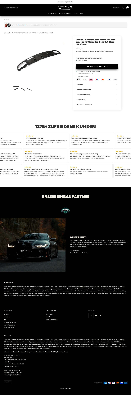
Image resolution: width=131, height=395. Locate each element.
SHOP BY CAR (52, 13)
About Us (6, 314)
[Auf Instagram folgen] (90, 315)
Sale (81, 13)
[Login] (123, 7)
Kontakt (48, 317)
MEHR (76, 13)
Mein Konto (49, 314)
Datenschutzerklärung (10, 322)
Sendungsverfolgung (52, 319)
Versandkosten (90, 51)
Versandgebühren (9, 327)
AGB (5, 319)
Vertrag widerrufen (65, 388)
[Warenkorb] (126, 7)
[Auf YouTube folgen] (95, 315)
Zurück (7, 19)
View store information (83, 76)
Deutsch (115, 7)
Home (5, 32)
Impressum (7, 317)
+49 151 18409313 (14, 370)
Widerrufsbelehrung (9, 325)
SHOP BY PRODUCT (65, 13)
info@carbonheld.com (14, 375)
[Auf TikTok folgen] (100, 315)
